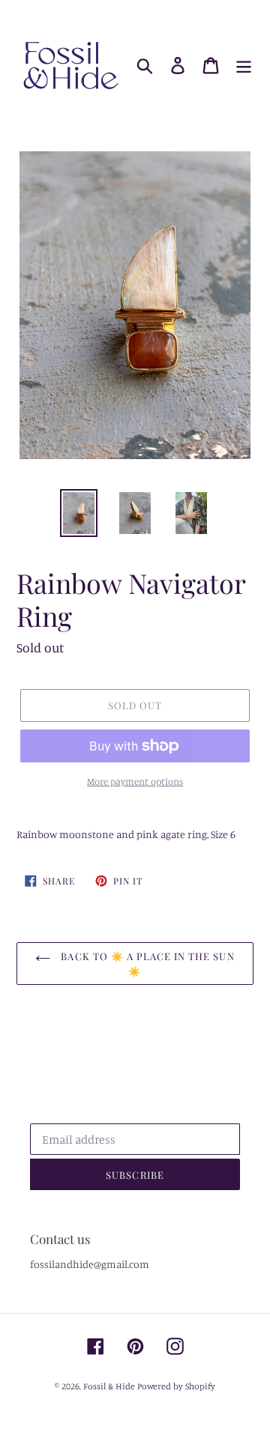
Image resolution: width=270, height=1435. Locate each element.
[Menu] (243, 65)
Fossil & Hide (109, 1386)
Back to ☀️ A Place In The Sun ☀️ (146, 963)
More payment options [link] (135, 781)
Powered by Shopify (176, 1386)
